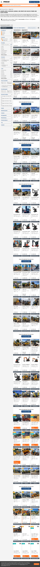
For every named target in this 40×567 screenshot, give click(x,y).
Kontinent (3, 57)
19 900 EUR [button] (33, 505)
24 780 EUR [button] (33, 312)
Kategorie (3, 37)
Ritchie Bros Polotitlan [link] (17, 558)
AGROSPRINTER (35, 466)
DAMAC (26, 429)
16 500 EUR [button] (16, 79)
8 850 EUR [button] (16, 45)
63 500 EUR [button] (16, 370)
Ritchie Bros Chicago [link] (17, 429)
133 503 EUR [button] (25, 481)
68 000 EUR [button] (16, 387)
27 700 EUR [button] (25, 237)
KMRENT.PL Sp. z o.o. (17, 483)
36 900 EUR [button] (16, 353)
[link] (17, 35)
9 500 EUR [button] (33, 62)
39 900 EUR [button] (33, 387)
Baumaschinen (5, 9)
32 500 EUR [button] (33, 254)
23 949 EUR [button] (16, 539)
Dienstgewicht (3, 115)
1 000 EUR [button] (24, 179)
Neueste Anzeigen (4, 94)
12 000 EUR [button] (25, 45)
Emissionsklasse (4, 120)
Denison (26, 466)
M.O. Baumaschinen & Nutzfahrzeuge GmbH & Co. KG (30, 98)
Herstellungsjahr (4, 89)
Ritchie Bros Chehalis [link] (35, 541)
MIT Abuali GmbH (17, 98)
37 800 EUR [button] (16, 120)
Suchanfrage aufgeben (26, 104)
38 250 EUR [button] (16, 254)
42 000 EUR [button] (33, 464)
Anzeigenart (3, 30)
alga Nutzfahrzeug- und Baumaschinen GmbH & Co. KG (30, 204)
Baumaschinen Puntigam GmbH (18, 64)
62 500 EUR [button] (16, 237)
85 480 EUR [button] (33, 481)
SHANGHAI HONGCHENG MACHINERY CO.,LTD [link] (20, 524)
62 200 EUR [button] (16, 404)
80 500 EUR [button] (33, 329)
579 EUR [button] (24, 464)
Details (2, 108)
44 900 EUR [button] (33, 45)
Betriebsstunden (4, 110)
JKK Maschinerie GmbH (35, 330)
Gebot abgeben (15, 428)
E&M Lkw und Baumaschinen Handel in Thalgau (20, 47)
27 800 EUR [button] (25, 312)
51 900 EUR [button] (33, 295)
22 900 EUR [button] (16, 329)
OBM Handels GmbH (26, 64)
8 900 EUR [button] (16, 179)
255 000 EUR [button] (33, 120)
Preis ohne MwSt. (4, 80)
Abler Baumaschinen (26, 354)
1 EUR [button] (24, 62)
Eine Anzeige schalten (35, 1)
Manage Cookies (22, 564)
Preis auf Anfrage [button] (15, 62)
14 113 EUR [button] (25, 539)
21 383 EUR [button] (33, 522)
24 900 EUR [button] (25, 329)
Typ (2, 122)
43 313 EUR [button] (16, 481)
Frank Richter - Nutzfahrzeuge (18, 296)
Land (2, 68)
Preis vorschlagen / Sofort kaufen (16, 462)
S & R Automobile (35, 163)
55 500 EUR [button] (33, 237)
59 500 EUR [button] (33, 370)
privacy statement (3, 565)
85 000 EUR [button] (25, 370)
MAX (7, 82)
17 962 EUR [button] (16, 505)
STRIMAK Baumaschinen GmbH (27, 296)
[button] (6, 28)
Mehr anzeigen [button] (4, 54)
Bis (7, 90)
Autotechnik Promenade (17, 330)
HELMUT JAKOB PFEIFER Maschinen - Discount (20, 122)
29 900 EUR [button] (25, 387)
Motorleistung (3, 117)
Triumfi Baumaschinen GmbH (35, 47)
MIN (1, 82)
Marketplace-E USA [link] (17, 466)
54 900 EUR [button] (16, 138)
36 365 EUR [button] (25, 505)
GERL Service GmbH (26, 81)
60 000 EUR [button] (33, 404)
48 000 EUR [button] (25, 120)
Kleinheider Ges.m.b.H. (35, 81)
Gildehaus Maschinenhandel (26, 140)
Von (1, 90)
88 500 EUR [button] (25, 254)
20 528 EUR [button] (16, 522)
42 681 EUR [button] (16, 464)
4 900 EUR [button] (33, 179)
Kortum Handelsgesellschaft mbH (18, 140)
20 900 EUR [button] (25, 428)
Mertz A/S (26, 483)
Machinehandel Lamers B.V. (26, 122)
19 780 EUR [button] (16, 295)
